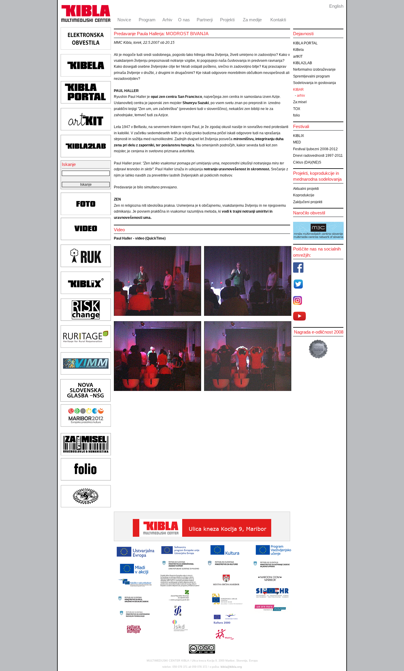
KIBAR (298, 90)
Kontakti (278, 19)
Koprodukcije (303, 195)
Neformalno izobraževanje (314, 69)
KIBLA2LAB (302, 63)
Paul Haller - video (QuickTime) (140, 238)
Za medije (252, 19)
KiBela (298, 50)
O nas (184, 19)
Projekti (227, 19)
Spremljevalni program (311, 76)
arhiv (301, 95)
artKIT (298, 56)
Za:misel (300, 102)
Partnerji (205, 19)
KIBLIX (298, 136)
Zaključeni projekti (307, 202)
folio (296, 115)
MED (297, 142)
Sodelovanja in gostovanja (314, 83)
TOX (296, 109)
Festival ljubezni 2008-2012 (315, 149)
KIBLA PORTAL (305, 43)
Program (147, 19)
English (336, 6)
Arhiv (167, 19)
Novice (124, 19)
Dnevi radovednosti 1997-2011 (318, 155)
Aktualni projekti (306, 189)
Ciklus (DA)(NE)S (307, 162)
